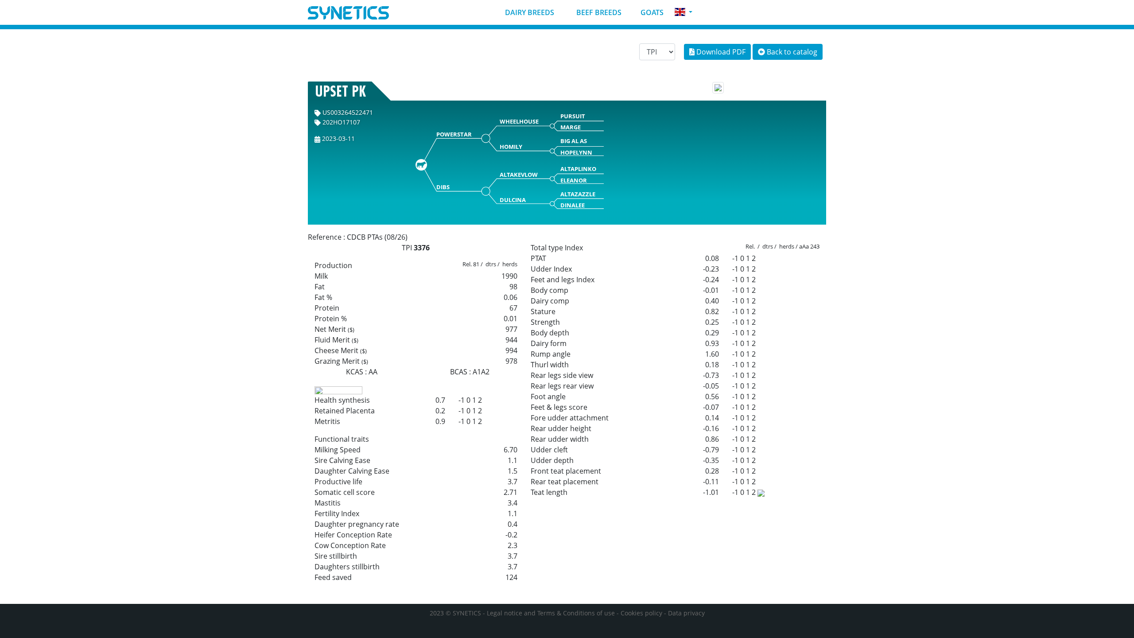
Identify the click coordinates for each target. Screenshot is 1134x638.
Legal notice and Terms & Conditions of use (551, 613)
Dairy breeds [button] (528, 12)
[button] (683, 12)
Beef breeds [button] (598, 12)
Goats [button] (651, 12)
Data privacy (686, 613)
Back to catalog (791, 52)
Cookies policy (641, 613)
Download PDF (720, 52)
